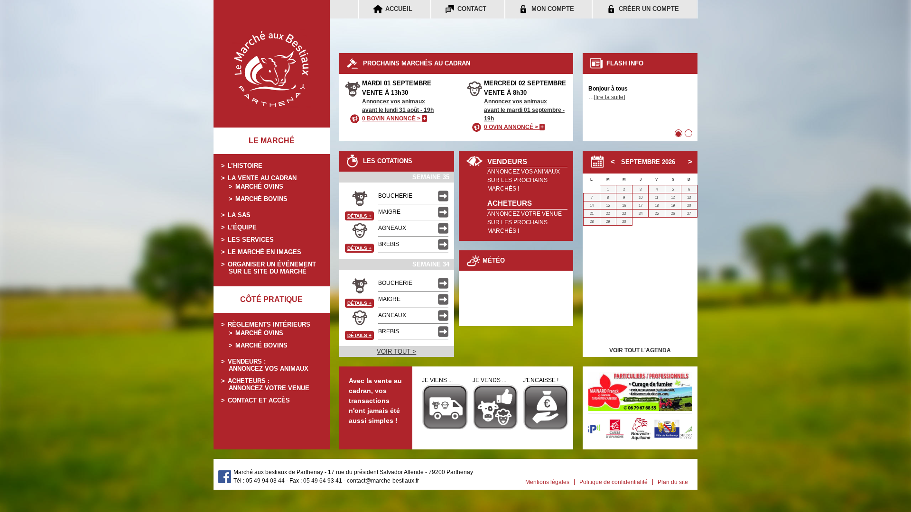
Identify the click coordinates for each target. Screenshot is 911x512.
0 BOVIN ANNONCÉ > (394, 118)
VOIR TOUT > (396, 351)
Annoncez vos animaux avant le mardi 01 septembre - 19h (524, 110)
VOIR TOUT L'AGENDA (640, 350)
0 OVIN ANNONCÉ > (514, 127)
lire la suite (609, 97)
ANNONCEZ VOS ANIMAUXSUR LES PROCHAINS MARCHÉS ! (523, 180)
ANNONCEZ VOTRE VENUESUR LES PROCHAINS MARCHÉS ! (524, 222)
